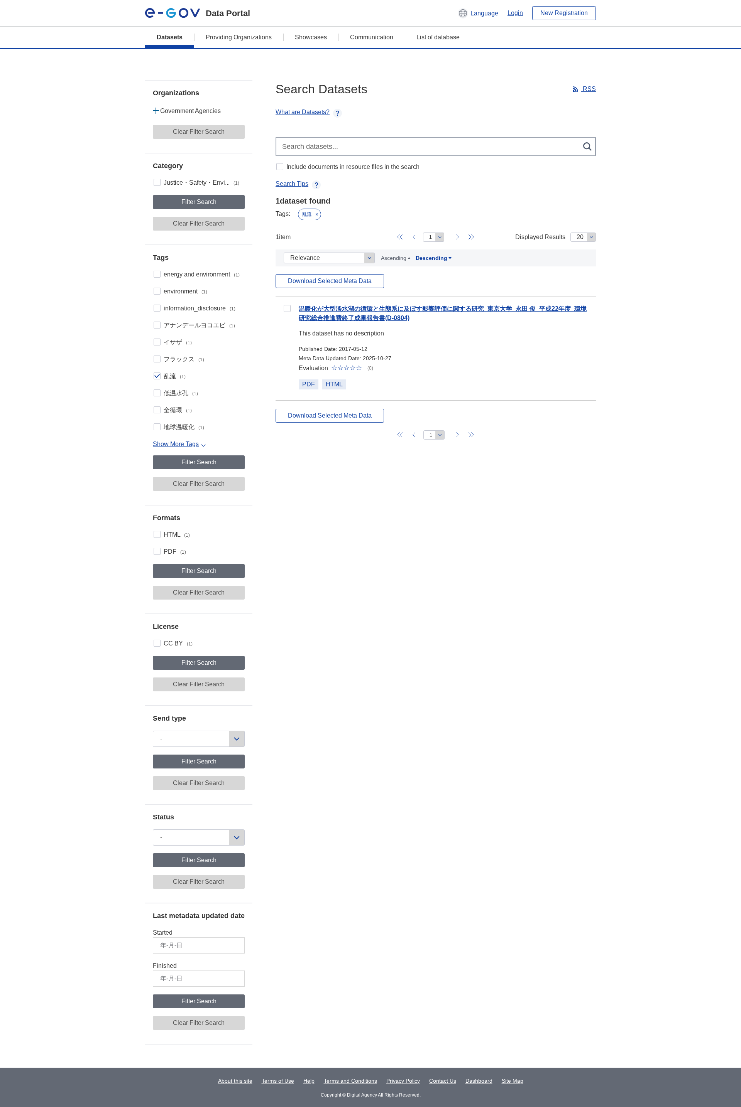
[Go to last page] (471, 237)
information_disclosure (199, 308)
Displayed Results (540, 237)
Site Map (512, 1081)
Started (163, 932)
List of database (438, 37)
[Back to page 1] (399, 237)
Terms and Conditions (350, 1081)
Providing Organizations (239, 37)
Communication (371, 37)
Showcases (311, 37)
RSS (588, 89)
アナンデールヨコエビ (199, 325)
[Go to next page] (457, 237)
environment (185, 291)
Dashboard (478, 1081)
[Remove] (316, 214)
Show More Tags (176, 444)
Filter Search (199, 202)
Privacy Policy (403, 1081)
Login (515, 13)
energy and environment (202, 274)
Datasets (170, 37)
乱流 (175, 376)
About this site (235, 1081)
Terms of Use (278, 1081)
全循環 (178, 410)
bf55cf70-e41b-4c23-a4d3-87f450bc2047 (287, 308)
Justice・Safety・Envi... (201, 182)
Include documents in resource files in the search (353, 166)
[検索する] (588, 146)
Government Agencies (190, 111)
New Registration (564, 13)
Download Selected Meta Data (330, 281)
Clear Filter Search (199, 131)
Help (309, 1081)
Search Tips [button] (292, 183)
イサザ (178, 342)
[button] (478, 13)
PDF (175, 551)
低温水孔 (181, 393)
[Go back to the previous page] (413, 237)
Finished (165, 965)
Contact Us (442, 1081)
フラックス (184, 359)
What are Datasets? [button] (303, 112)
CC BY (178, 643)
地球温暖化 (184, 427)
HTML (177, 534)
